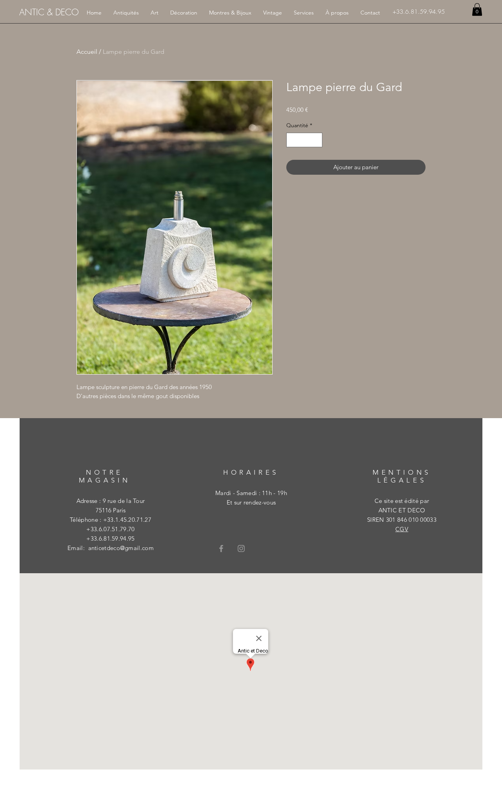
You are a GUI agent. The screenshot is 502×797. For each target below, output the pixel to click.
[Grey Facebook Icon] (221, 548)
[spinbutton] (304, 140)
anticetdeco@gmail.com (121, 548)
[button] (477, 9)
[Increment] (316, 140)
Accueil (86, 51)
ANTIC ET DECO (402, 510)
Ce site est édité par (402, 501)
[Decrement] (292, 140)
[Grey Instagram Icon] (241, 548)
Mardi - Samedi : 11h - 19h (251, 493)
